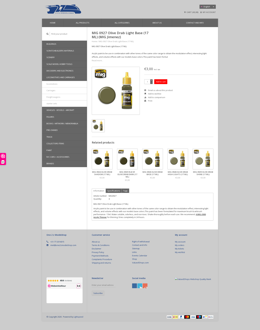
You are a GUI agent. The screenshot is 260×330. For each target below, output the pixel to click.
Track (49, 137)
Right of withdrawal (141, 241)
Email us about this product (160, 90)
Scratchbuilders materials (60, 50)
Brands (50, 163)
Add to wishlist (154, 93)
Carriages (50, 90)
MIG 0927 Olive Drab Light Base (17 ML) (116, 41)
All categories (122, 22)
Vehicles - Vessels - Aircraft (60, 110)
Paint (49, 150)
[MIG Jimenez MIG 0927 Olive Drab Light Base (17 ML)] (116, 91)
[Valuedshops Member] (193, 279)
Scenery (50, 57)
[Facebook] (134, 285)
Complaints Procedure (102, 259)
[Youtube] (145, 285)
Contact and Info (195, 22)
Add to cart (161, 81)
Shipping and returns (101, 262)
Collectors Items (55, 143)
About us (157, 22)
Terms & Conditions (101, 245)
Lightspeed (78, 317)
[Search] (47, 34)
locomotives (51, 84)
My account (209, 12)
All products (82, 22)
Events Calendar (139, 255)
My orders (179, 245)
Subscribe (98, 293)
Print (150, 100)
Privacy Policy (98, 252)
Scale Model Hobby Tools (59, 64)
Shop (134, 259)
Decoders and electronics (59, 70)
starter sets (51, 103)
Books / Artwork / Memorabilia (62, 123)
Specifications (113, 190)
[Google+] (139, 285)
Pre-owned (52, 130)
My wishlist (180, 252)
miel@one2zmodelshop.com (63, 245)
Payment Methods (100, 255)
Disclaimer (96, 248)
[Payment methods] (170, 316)
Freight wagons (53, 97)
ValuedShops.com (140, 262)
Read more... (97, 60)
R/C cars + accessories (57, 157)
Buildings (51, 44)
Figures (50, 117)
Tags (125, 190)
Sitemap (136, 248)
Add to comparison (156, 97)
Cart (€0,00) (192, 12)
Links (134, 252)
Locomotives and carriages (60, 77)
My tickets (179, 248)
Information (98, 190)
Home (53, 22)
